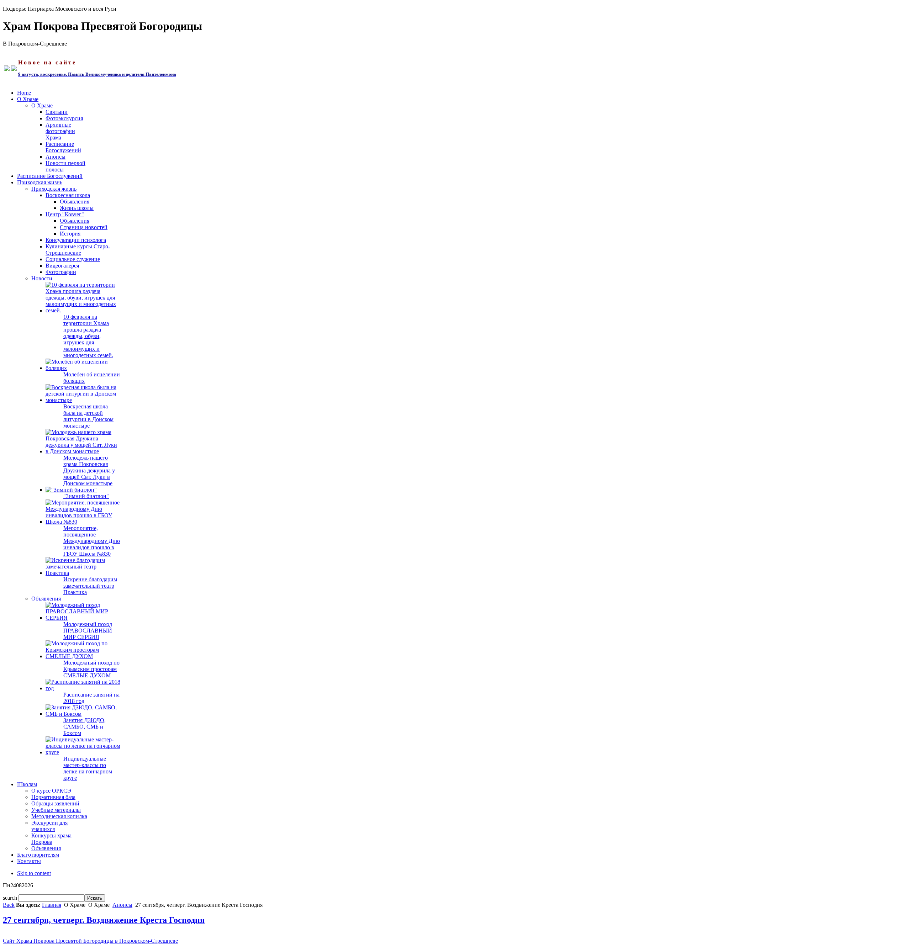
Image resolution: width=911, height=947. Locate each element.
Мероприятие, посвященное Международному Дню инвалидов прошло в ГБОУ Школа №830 (91, 541)
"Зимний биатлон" (86, 496)
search (11, 898)
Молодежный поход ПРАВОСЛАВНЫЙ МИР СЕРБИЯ (87, 630)
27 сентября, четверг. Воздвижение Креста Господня (104, 920)
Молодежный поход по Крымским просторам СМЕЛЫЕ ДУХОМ (91, 669)
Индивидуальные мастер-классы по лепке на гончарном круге (87, 768)
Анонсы (122, 905)
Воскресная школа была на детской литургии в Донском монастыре (88, 416)
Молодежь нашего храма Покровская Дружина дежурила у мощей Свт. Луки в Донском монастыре (89, 470)
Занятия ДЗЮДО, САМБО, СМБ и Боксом (84, 726)
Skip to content (34, 873)
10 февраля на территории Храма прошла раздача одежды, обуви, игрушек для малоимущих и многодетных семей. (88, 336)
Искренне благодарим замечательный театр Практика (90, 585)
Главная (51, 905)
